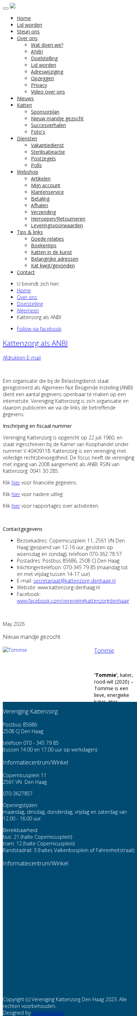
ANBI (37, 51)
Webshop (27, 172)
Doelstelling (44, 58)
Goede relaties (47, 238)
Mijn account (45, 185)
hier (16, 482)
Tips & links (30, 232)
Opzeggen (42, 78)
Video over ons (48, 91)
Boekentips (44, 245)
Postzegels (43, 158)
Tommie (104, 650)
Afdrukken (15, 357)
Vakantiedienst (47, 145)
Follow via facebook (39, 328)
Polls (36, 165)
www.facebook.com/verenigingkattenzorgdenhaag (73, 600)
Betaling (40, 198)
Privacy (39, 85)
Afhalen (39, 205)
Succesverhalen (48, 125)
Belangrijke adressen (54, 258)
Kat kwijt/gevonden (53, 265)
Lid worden (29, 24)
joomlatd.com (48, 1012)
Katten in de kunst (51, 252)
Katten (24, 105)
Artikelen (41, 178)
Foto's (38, 131)
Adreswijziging (47, 71)
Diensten (27, 138)
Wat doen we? (47, 45)
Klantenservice (47, 192)
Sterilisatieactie (48, 151)
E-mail (34, 357)
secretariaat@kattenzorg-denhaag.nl (74, 580)
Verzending (43, 212)
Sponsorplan (45, 111)
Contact (26, 272)
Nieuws (25, 98)
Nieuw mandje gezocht (57, 118)
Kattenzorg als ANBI (35, 343)
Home (24, 18)
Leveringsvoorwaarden (57, 225)
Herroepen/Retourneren (58, 218)
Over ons (27, 38)
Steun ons (28, 31)
